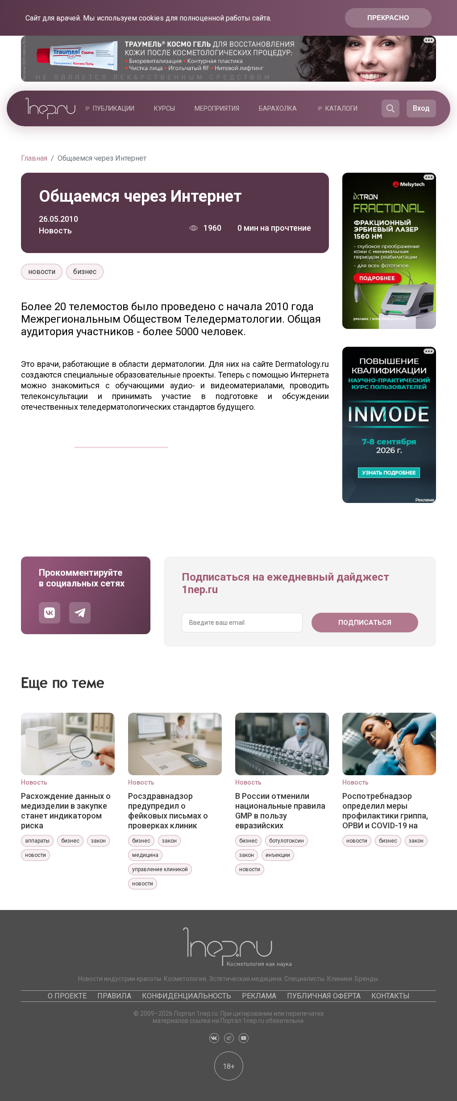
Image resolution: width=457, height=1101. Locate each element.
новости (41, 271)
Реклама (259, 996)
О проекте (67, 996)
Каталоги (341, 108)
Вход (421, 108)
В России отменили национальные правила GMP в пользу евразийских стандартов (280, 810)
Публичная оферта (324, 996)
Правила (114, 996)
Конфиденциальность (186, 996)
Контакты (390, 996)
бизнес (84, 271)
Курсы (164, 108)
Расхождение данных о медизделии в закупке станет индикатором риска (66, 810)
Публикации (113, 108)
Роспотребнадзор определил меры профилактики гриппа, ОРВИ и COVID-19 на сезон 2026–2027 (385, 810)
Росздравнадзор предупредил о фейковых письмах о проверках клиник (168, 810)
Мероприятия (217, 108)
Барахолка (278, 108)
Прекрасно (388, 17)
